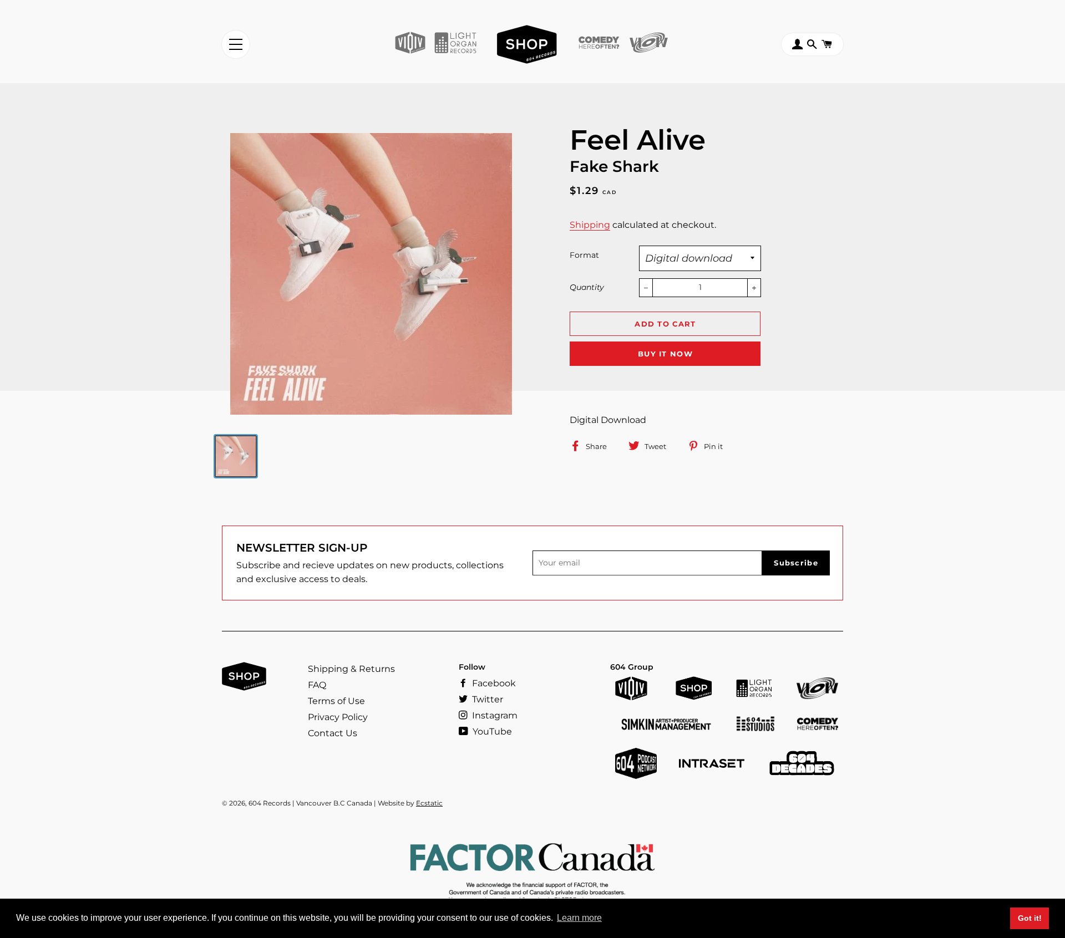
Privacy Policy (338, 717)
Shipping (590, 225)
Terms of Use (336, 701)
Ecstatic (429, 803)
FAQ (317, 685)
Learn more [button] (579, 917)
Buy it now (665, 353)
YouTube (491, 731)
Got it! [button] (1030, 918)
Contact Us (332, 733)
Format (584, 255)
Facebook (493, 683)
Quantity (587, 287)
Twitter (486, 699)
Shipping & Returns (351, 669)
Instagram (494, 715)
